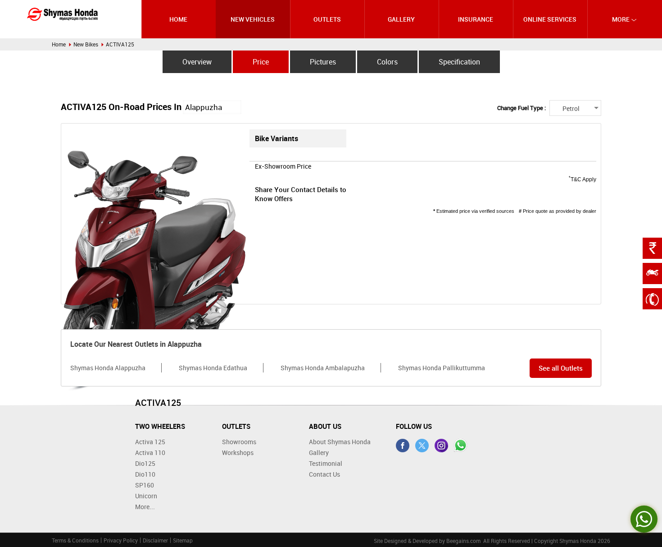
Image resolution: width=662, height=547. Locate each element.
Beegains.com (463, 540)
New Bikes (85, 44)
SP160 (144, 485)
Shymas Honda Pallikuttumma (441, 367)
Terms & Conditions (75, 540)
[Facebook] (402, 445)
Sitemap (183, 540)
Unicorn (146, 496)
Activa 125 (150, 441)
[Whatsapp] (460, 445)
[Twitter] (422, 445)
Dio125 (145, 463)
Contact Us (324, 474)
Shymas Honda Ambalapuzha (323, 367)
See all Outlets (561, 367)
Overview (197, 62)
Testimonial (325, 463)
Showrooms (239, 441)
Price (261, 62)
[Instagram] (441, 445)
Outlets (327, 19)
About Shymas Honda (340, 441)
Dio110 (145, 474)
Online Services (549, 19)
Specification (459, 62)
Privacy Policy (121, 540)
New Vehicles (253, 19)
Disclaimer (155, 540)
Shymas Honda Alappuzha (107, 367)
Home (178, 19)
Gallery (401, 19)
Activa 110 (150, 452)
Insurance (475, 19)
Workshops (238, 452)
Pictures (323, 62)
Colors (387, 62)
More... (145, 506)
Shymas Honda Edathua (213, 367)
